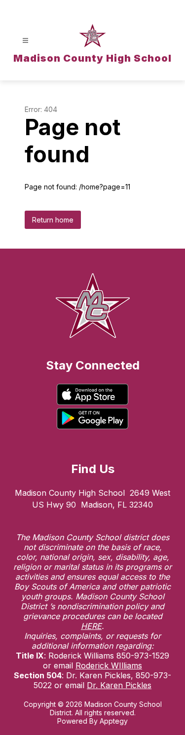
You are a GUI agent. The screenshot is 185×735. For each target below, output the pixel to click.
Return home (53, 220)
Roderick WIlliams (108, 665)
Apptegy (114, 721)
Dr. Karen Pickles (119, 685)
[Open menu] (25, 40)
